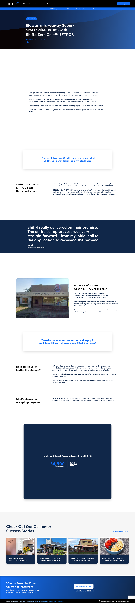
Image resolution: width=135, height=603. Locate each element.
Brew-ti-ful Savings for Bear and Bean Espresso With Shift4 (113, 559)
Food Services (31, 18)
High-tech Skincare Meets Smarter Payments (18, 559)
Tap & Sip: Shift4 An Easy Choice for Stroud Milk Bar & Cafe (82, 559)
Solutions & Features (29, 4)
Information (51, 4)
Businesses (41, 4)
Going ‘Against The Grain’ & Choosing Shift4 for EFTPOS (50, 559)
